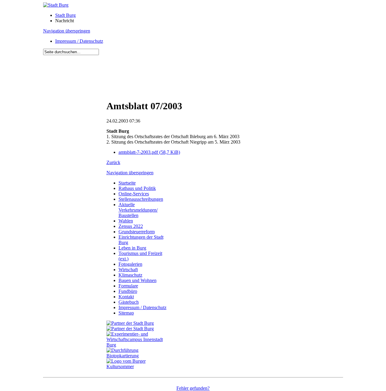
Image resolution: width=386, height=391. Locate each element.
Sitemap (126, 312)
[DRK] (138, 366)
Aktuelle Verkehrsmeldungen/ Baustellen (138, 210)
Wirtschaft (128, 269)
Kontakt (126, 296)
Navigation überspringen (66, 30)
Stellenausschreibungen (141, 199)
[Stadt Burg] (55, 5)
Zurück (113, 162)
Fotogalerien (130, 264)
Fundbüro (128, 291)
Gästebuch (129, 302)
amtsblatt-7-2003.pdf (149, 152)
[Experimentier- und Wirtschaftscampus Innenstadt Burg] (138, 344)
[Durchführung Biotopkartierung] (138, 355)
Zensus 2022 (131, 226)
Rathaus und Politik (137, 188)
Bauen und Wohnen (138, 280)
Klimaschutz (130, 275)
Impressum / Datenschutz (79, 41)
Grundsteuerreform (137, 231)
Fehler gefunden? (193, 388)
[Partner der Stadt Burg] (130, 328)
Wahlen (126, 220)
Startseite (127, 182)
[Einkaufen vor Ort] (130, 323)
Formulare (128, 285)
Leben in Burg (132, 247)
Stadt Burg (65, 15)
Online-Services (134, 193)
